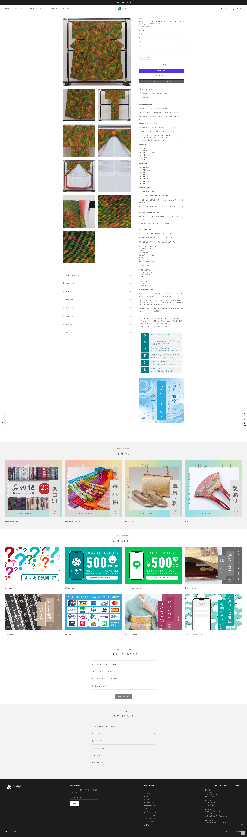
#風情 (153, 326)
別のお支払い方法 (161, 75)
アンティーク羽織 (149, 818)
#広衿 (154, 321)
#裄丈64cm (168, 324)
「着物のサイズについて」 (162, 206)
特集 (16, 8)
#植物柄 (174, 321)
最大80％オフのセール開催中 (123, 2)
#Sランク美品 (159, 318)
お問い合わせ (148, 809)
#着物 (141, 324)
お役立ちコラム (42, 8)
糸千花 (140, 18)
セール (23, 8)
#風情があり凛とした (163, 326)
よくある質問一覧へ (123, 697)
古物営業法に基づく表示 (151, 806)
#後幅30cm (161, 321)
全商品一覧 (31, 8)
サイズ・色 (54, 8)
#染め (168, 321)
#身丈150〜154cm (145, 326)
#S (145, 318)
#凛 (178, 318)
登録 (74, 803)
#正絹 (180, 321)
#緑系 (146, 324)
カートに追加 (161, 65)
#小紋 (149, 321)
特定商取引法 (148, 799)
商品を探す (8, 8)
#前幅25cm (143, 321)
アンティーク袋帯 (149, 822)
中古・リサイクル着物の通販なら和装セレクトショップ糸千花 (222, 786)
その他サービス (65, 8)
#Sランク (150, 318)
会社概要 (147, 825)
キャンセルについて (150, 790)
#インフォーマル (170, 318)
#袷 (162, 324)
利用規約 (147, 793)
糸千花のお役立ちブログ (151, 812)
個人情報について (149, 803)
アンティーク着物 (149, 815)
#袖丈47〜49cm (154, 324)
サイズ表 (181, 47)
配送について (148, 796)
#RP (141, 318)
